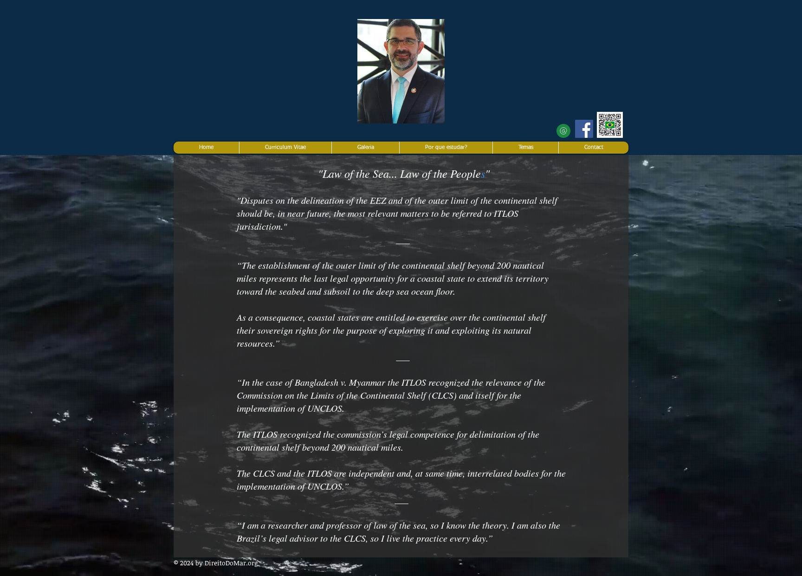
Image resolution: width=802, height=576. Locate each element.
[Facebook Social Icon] (584, 129)
